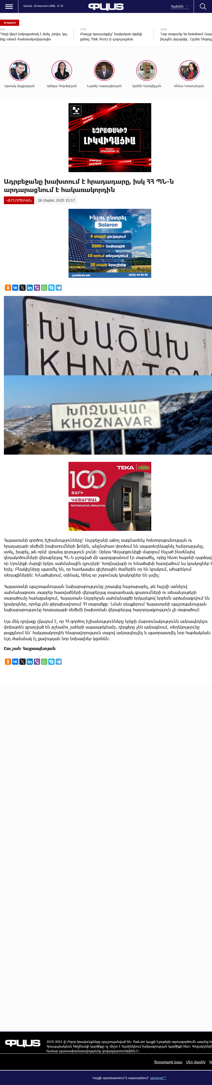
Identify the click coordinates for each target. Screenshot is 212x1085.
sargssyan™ (158, 1078)
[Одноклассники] (8, 288)
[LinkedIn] (30, 288)
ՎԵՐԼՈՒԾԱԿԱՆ (19, 200)
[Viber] (37, 288)
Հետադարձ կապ (168, 1062)
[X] (22, 288)
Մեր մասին (195, 1062)
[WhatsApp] (44, 288)
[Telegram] (59, 288)
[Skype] (51, 288)
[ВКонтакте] (15, 288)
